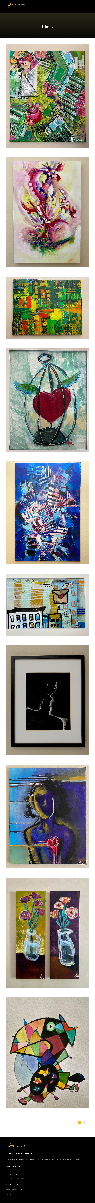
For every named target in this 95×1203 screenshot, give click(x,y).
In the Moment (47, 700)
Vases (47, 933)
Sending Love (47, 604)
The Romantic (47, 816)
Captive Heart (47, 400)
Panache (47, 512)
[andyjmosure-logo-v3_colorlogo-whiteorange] (16, 3)
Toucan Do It (47, 1052)
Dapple (47, 307)
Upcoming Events (15, 1175)
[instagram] (10, 1194)
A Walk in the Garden (47, 96)
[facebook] (7, 1194)
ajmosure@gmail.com (16, 1189)
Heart (47, 212)
